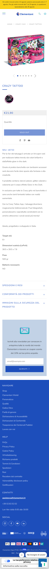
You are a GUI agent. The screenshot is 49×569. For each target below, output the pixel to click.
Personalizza (7, 399)
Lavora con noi (8, 429)
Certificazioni (7, 485)
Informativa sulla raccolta (15, 566)
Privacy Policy (8, 446)
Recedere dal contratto (12, 476)
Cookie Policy (8, 451)
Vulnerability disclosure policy (15, 480)
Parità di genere (9, 412)
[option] (24, 50)
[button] (17, 75)
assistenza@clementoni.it (13, 498)
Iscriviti (23, 369)
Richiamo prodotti (10, 459)
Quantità (8, 122)
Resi (4, 472)
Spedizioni (6, 468)
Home (10, 24)
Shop (4, 391)
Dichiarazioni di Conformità (13, 420)
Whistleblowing (9, 455)
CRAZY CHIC (21, 24)
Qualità (5, 403)
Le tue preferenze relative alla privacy (27, 561)
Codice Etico (7, 408)
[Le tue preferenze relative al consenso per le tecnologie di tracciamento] (44, 564)
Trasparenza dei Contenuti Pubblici (17, 425)
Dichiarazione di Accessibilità (14, 416)
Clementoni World (10, 395)
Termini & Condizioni (11, 463)
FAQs (4, 442)
